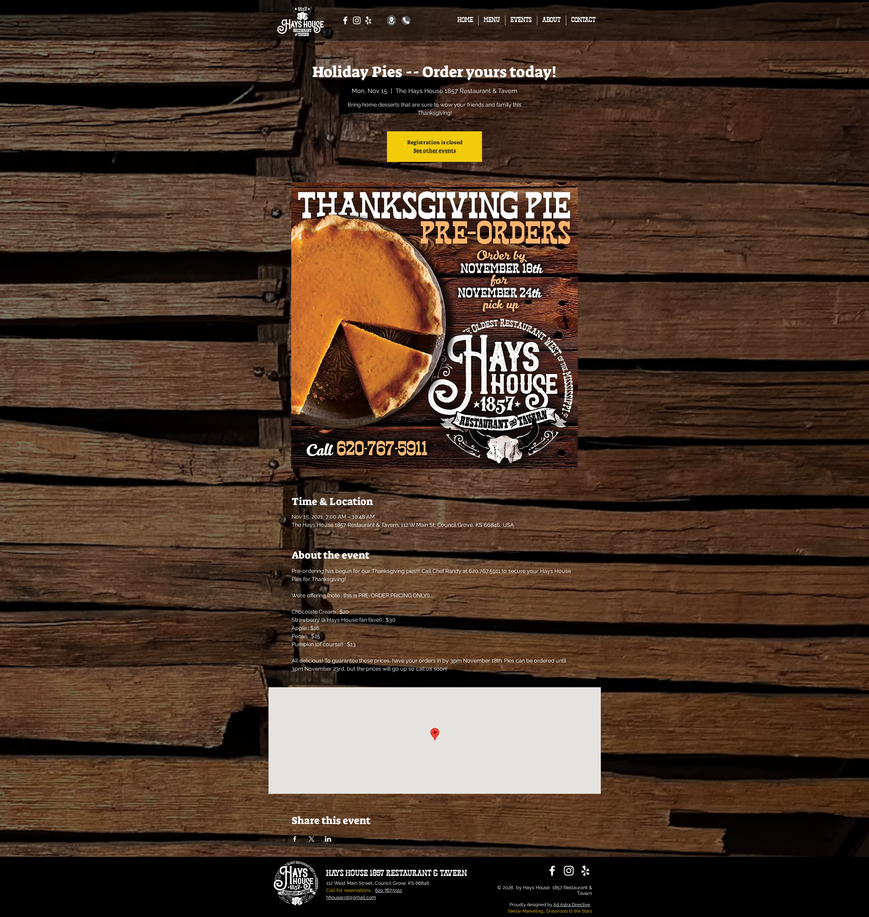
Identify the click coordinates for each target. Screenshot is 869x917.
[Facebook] (345, 20)
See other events (434, 150)
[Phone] (406, 20)
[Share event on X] (311, 839)
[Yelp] (368, 20)
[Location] (391, 20)
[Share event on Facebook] (295, 839)
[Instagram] (357, 20)
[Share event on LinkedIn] (328, 839)
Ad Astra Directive (571, 904)
